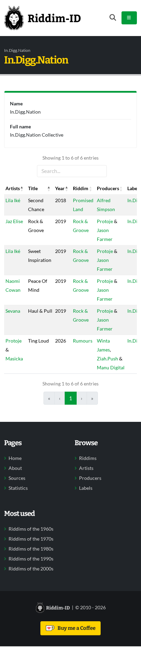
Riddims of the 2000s (31, 568)
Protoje (105, 221)
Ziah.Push (107, 358)
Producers (90, 478)
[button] (22, 188)
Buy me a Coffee (75, 628)
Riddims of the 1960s (31, 529)
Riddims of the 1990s (31, 559)
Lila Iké (12, 200)
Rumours (82, 341)
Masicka (14, 358)
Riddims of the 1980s (31, 549)
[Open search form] (113, 17)
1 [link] (70, 398)
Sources (17, 478)
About (15, 468)
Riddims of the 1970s (31, 539)
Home (15, 458)
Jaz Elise (14, 221)
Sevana (12, 311)
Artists (86, 468)
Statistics (18, 488)
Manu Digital (111, 367)
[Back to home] (42, 17)
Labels (85, 488)
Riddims (88, 458)
